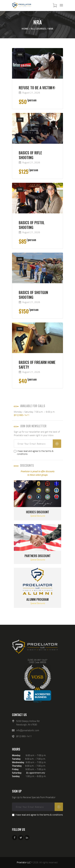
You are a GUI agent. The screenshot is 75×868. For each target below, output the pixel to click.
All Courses (38, 28)
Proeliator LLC (24, 862)
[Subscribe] (57, 443)
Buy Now (41, 106)
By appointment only (35, 772)
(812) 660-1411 (21, 415)
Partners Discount (38, 556)
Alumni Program (37, 599)
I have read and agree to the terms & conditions (35, 452)
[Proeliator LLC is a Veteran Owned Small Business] (37, 677)
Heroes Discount (37, 512)
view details (37, 90)
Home (25, 28)
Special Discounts (37, 515)
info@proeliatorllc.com (27, 730)
